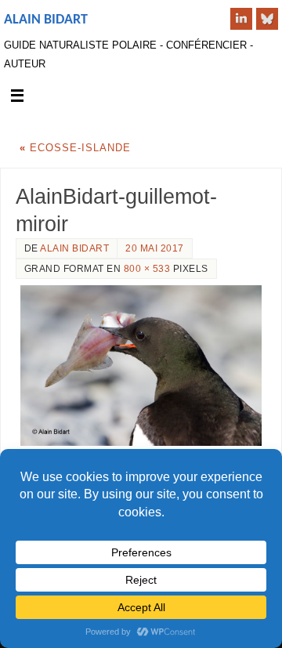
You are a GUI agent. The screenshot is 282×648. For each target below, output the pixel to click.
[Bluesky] (267, 19)
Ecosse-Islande (75, 148)
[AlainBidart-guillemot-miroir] (141, 365)
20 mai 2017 (154, 248)
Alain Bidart (46, 20)
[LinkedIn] (241, 19)
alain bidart (74, 248)
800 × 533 (147, 268)
